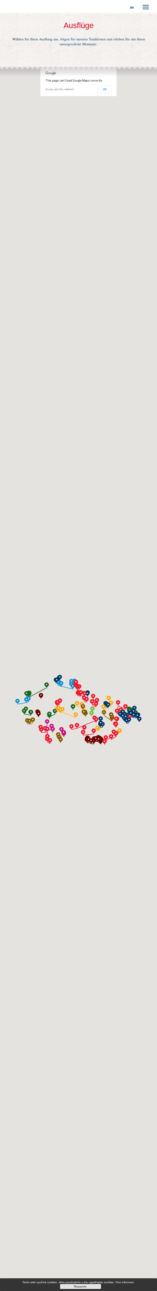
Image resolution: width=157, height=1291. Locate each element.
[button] (60, 701)
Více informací (124, 1282)
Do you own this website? (60, 89)
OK (105, 89)
